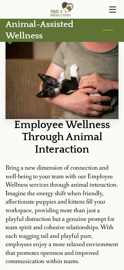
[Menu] (112, 9)
